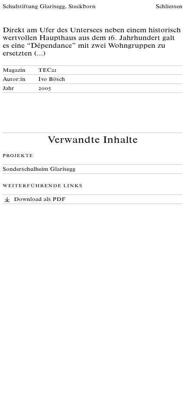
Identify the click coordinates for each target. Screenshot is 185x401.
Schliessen (169, 7)
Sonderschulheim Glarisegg (39, 169)
